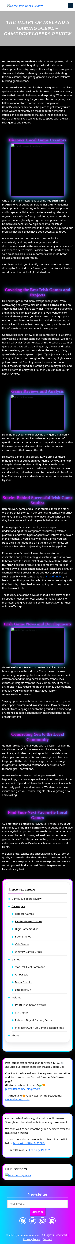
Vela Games (22, 944)
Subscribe (37, 1211)
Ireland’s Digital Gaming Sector (33, 1020)
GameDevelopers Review (27, 898)
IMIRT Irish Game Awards (30, 1005)
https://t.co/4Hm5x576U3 (29, 1143)
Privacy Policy (31, 1239)
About (15, 1035)
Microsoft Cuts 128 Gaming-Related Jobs (39, 1027)
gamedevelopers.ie (27, 1235)
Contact (47, 1239)
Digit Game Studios (26, 929)
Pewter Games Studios (28, 921)
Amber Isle (21, 974)
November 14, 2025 (17, 1099)
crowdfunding (54, 576)
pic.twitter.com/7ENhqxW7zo (22, 1088)
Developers (18, 906)
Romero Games (24, 913)
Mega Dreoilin (23, 982)
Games (16, 959)
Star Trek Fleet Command (30, 967)
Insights (16, 997)
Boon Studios (23, 936)
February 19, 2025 (40, 1150)
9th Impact (21, 1012)
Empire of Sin (23, 989)
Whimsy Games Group (28, 951)
